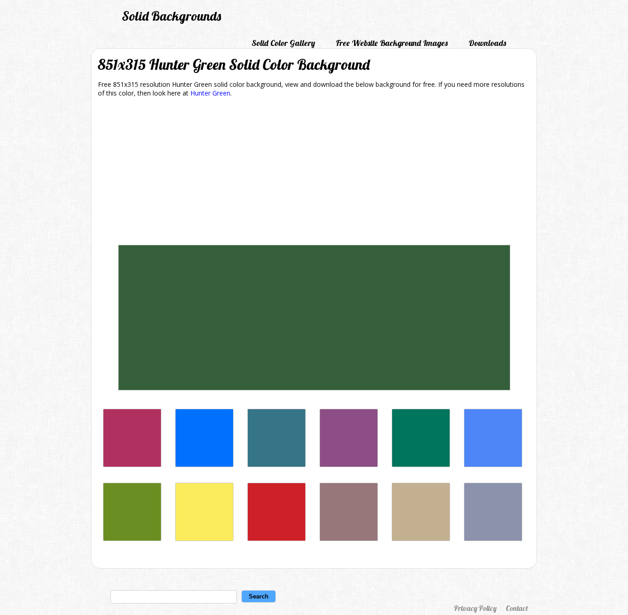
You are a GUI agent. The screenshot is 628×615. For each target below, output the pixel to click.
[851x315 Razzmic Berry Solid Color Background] (349, 464)
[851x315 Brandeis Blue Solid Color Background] (204, 464)
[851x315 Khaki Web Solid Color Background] (421, 538)
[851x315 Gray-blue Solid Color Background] (493, 538)
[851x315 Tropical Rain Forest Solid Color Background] (421, 464)
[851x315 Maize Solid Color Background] (204, 538)
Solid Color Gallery (283, 43)
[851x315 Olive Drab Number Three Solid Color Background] (132, 538)
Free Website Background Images (392, 43)
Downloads (487, 43)
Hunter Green (210, 93)
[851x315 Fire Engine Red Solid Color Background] (276, 538)
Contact (517, 608)
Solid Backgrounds (171, 16)
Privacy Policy (475, 608)
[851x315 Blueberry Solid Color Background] (493, 464)
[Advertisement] (314, 172)
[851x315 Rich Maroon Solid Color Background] (132, 464)
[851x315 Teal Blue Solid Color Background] (276, 464)
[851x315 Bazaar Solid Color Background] (349, 538)
